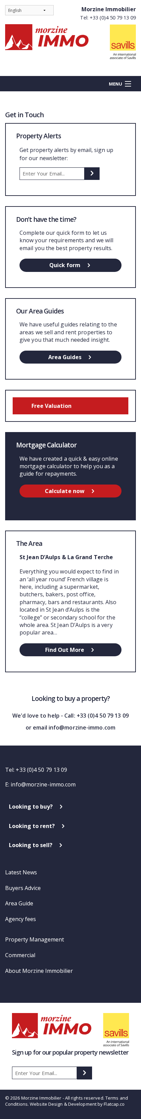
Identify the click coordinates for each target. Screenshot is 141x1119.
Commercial (20, 955)
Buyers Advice (23, 888)
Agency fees (20, 919)
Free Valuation (51, 406)
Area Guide (19, 903)
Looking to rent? (32, 826)
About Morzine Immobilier (39, 971)
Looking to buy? (31, 806)
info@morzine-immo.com (43, 784)
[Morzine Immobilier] (70, 41)
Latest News (21, 872)
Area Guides (64, 357)
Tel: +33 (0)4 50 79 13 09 (108, 17)
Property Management (34, 939)
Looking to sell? (30, 845)
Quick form (64, 265)
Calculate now (65, 491)
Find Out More (64, 650)
